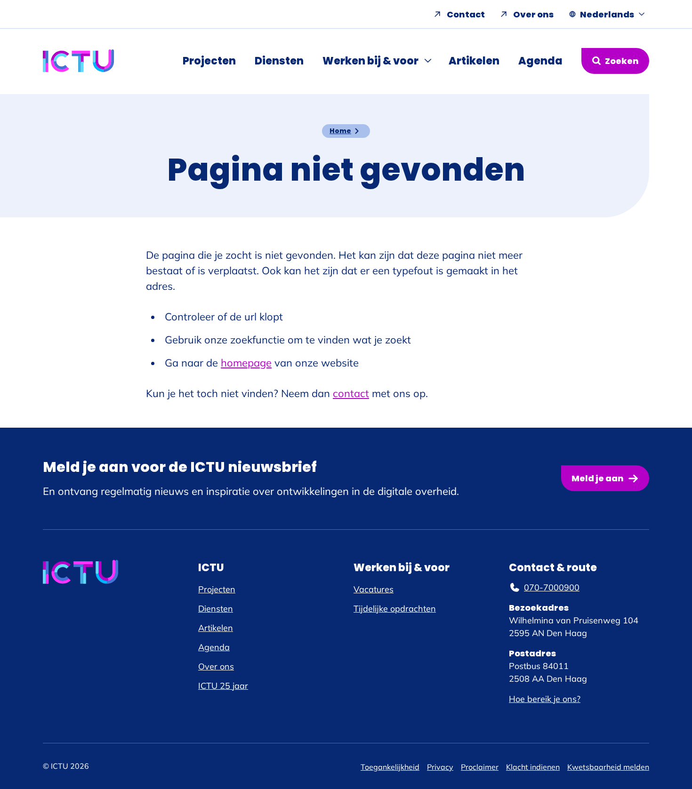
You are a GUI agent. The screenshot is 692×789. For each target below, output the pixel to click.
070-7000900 (551, 587)
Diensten (279, 61)
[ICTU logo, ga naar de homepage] (78, 60)
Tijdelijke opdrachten (395, 608)
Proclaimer (480, 767)
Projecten (209, 61)
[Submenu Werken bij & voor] (428, 60)
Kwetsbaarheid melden (608, 767)
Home (340, 130)
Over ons (533, 14)
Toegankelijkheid (390, 767)
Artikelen (474, 61)
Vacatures (374, 589)
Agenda (540, 61)
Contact (466, 14)
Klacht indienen (533, 767)
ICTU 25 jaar (223, 685)
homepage (246, 362)
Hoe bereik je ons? (544, 698)
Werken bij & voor (370, 61)
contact (351, 393)
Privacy (440, 767)
